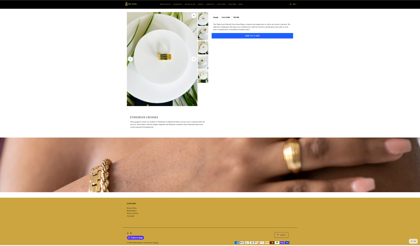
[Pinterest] (131, 233)
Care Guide (226, 17)
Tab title (236, 17)
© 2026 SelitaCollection (135, 243)
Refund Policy (132, 211)
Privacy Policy (132, 208)
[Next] (193, 59)
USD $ (282, 235)
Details (215, 17)
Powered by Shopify (151, 243)
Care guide (130, 216)
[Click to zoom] (193, 15)
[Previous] (130, 59)
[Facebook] (127, 233)
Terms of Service (132, 213)
